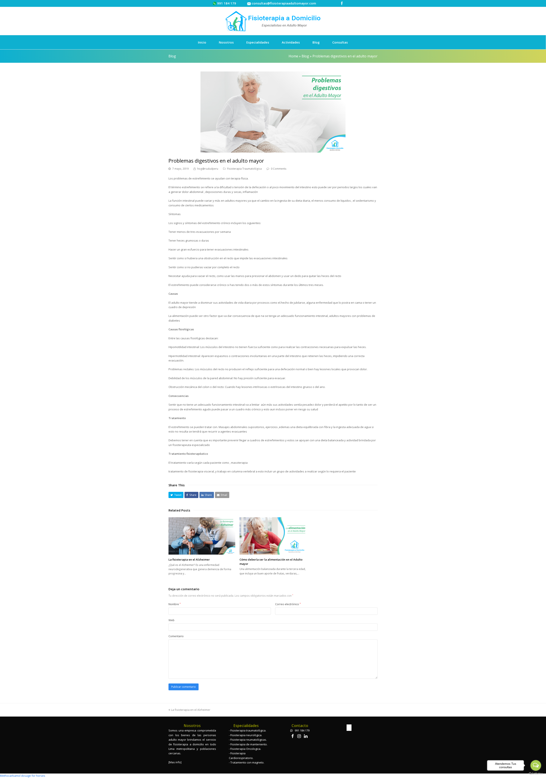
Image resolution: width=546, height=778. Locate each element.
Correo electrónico (288, 604)
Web (171, 620)
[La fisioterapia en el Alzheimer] (201, 536)
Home (293, 56)
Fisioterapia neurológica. (246, 735)
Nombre (174, 604)
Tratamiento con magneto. (247, 762)
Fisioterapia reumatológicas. (248, 740)
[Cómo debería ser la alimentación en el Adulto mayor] (273, 536)
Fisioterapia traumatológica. (248, 730)
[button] (175, 495)
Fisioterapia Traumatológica (244, 168)
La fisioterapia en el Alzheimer (189, 559)
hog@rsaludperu (207, 168)
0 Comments (278, 168)
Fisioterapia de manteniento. (248, 744)
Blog (305, 56)
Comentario (176, 636)
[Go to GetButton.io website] (536, 773)
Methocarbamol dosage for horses (22, 776)
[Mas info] (175, 762)
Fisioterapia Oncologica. (245, 749)
